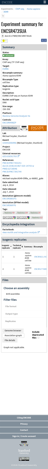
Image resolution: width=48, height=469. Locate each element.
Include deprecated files (38, 335)
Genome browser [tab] (13, 330)
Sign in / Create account (24, 436)
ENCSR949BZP (9, 122)
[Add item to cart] (3, 15)
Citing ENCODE (24, 417)
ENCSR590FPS (9, 205)
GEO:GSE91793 (9, 156)
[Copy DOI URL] (2, 36)
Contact (24, 430)
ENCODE (7, 2)
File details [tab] (10, 340)
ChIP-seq (19, 9)
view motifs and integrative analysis (19, 232)
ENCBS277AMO (40, 269)
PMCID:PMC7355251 (11, 163)
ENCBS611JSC (40, 257)
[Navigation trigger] (44, 2)
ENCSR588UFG (9, 198)
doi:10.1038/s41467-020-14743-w (18, 166)
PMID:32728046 (9, 168)
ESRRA (5, 69)
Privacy (24, 424)
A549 (6, 11)
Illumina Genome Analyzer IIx (16, 116)
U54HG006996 (9, 143)
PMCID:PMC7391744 (11, 171)
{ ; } (44, 40)
